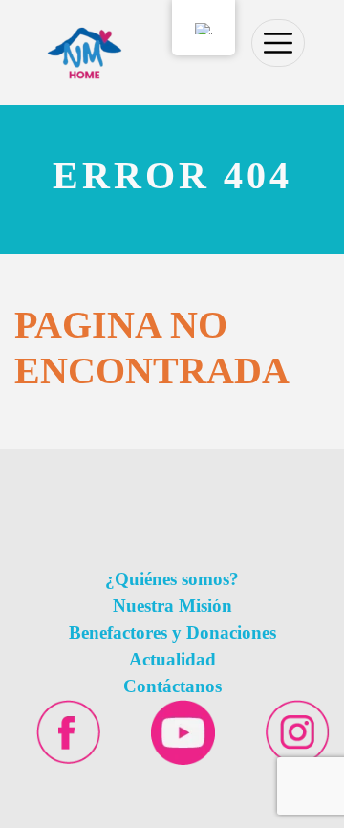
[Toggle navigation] (278, 43)
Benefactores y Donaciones (172, 632)
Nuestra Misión (172, 606)
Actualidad (172, 659)
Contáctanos (172, 686)
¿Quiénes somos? (172, 579)
